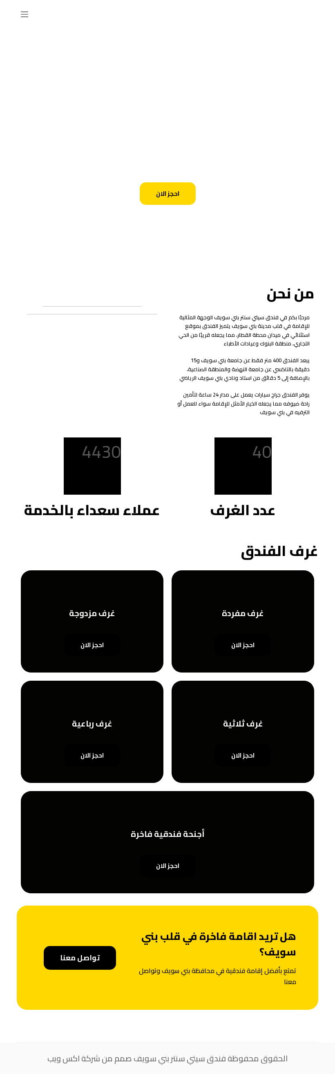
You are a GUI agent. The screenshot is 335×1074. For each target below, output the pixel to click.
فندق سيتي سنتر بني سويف (180, 1058)
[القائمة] (24, 14)
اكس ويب (63, 1058)
